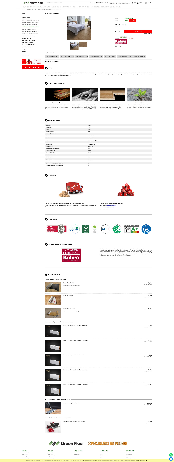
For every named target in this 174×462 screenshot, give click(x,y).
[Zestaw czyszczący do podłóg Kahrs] (53, 408)
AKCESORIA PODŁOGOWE (27, 47)
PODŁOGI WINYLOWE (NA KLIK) (28, 35)
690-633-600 (112, 3)
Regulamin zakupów (51, 457)
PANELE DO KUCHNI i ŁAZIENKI (28, 40)
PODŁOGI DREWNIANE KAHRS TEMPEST (30, 31)
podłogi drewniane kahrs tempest (124, 56)
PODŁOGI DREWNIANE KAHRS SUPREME (30, 22)
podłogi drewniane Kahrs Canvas (64, 75)
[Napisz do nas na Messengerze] (171, 459)
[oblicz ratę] (131, 39)
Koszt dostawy (24, 456)
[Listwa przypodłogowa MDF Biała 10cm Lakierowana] (53, 346)
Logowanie (76, 452)
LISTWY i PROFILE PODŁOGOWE (28, 44)
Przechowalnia (76, 456)
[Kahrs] (121, 41)
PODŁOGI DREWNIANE (26, 19)
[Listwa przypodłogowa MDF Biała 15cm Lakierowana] (53, 390)
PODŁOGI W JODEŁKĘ (26, 38)
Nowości (23, 49)
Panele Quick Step (129, 452)
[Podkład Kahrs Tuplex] (53, 300)
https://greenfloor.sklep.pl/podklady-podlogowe (71, 285)
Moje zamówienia (77, 454)
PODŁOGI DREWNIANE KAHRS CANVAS (30, 26)
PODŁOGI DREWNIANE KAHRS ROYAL (30, 33)
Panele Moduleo (129, 454)
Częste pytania (50, 454)
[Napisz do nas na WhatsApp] (171, 455)
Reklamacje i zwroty (25, 457)
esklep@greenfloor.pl (101, 2)
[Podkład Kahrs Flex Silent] (53, 313)
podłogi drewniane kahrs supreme (67, 56)
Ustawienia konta (77, 457)
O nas (101, 452)
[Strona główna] (33, 3)
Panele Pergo (128, 456)
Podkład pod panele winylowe (131, 457)
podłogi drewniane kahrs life (110, 56)
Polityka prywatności (51, 456)
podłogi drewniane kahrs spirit (82, 56)
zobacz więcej (149, 286)
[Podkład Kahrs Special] (53, 287)
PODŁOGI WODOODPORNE (27, 42)
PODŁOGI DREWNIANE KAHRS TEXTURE (30, 27)
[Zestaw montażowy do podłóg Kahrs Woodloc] (53, 427)
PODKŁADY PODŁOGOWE (27, 46)
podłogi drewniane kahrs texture (96, 56)
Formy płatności (24, 454)
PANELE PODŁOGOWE (26, 17)
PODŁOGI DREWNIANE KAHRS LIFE (29, 29)
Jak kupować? (50, 452)
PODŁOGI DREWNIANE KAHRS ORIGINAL (30, 20)
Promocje (24, 51)
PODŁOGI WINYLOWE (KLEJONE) (28, 36)
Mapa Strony (102, 456)
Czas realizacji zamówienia (26, 452)
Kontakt (101, 454)
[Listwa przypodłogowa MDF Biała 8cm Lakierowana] (53, 331)
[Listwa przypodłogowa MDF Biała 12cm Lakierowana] (53, 375)
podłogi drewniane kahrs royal (139, 56)
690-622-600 (112, 2)
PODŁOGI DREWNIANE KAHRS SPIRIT (29, 24)
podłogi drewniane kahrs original (52, 56)
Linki (101, 457)
